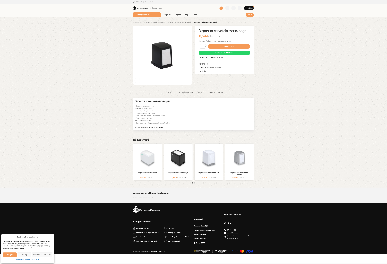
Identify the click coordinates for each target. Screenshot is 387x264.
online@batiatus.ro (152, 2)
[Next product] (252, 22)
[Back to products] (250, 22)
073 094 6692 (138, 2)
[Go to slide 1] (192, 182)
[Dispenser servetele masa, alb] (209, 158)
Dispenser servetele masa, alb (209, 172)
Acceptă (10, 255)
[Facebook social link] (250, 2)
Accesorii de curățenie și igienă (154, 22)
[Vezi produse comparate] (227, 8)
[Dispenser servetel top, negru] (178, 158)
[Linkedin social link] (212, 71)
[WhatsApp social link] (214, 71)
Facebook (150, 127)
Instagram (159, 127)
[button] (250, 140)
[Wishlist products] (233, 8)
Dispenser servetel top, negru (178, 172)
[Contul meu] (240, 8)
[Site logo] (140, 8)
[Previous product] (248, 22)
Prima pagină (137, 22)
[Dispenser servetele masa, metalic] (239, 158)
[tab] (168, 92)
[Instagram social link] (252, 2)
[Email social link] (210, 71)
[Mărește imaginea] (137, 80)
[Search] (221, 8)
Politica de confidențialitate (32, 259)
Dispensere (170, 22)
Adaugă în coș (229, 46)
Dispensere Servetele (184, 22)
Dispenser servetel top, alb (147, 172)
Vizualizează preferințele (42, 255)
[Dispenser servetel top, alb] (147, 158)
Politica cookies (19, 259)
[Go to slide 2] (194, 182)
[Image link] (146, 209)
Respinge (24, 255)
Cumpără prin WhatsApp (224, 53)
